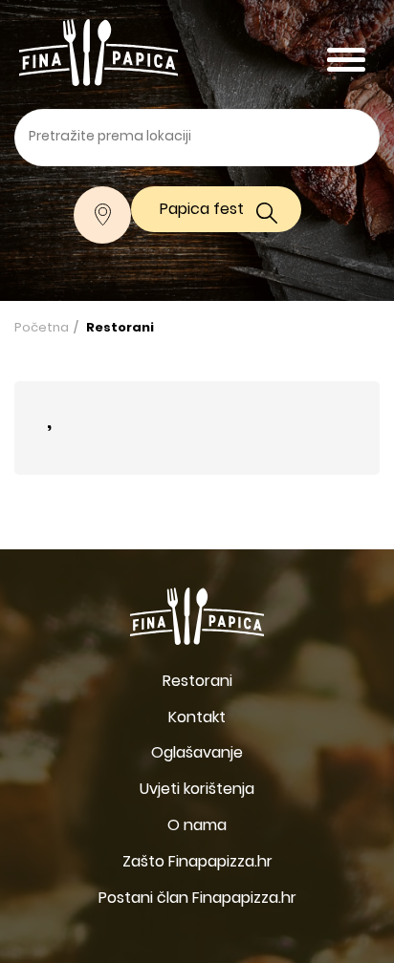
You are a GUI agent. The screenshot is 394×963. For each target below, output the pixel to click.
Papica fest (202, 210)
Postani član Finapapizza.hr (197, 899)
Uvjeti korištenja (197, 790)
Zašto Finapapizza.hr (197, 862)
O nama (197, 826)
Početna (41, 328)
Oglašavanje (197, 753)
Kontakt (197, 718)
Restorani (120, 328)
